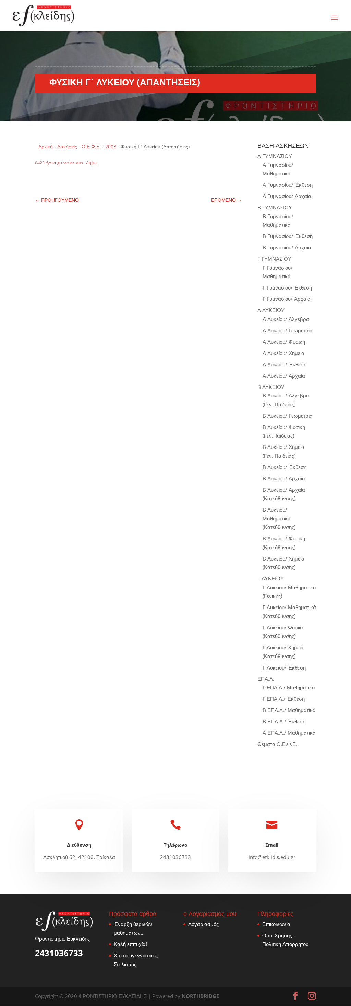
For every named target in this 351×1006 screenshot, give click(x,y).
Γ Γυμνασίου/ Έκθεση (287, 287)
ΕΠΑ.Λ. (265, 678)
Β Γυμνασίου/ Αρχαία (287, 247)
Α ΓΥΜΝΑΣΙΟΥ (274, 155)
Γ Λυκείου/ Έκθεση (284, 667)
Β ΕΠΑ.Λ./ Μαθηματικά (289, 710)
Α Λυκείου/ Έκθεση (284, 364)
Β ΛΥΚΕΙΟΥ (271, 386)
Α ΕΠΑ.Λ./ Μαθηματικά (289, 732)
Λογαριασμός (203, 924)
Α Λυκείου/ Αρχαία (284, 375)
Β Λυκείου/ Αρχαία (284, 478)
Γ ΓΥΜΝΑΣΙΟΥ (274, 258)
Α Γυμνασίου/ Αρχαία (287, 196)
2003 (110, 146)
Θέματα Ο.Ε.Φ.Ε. (277, 743)
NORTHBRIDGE (200, 996)
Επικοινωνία (276, 924)
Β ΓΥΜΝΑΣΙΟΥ (274, 207)
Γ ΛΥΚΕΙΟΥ (270, 578)
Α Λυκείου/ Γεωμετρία (288, 330)
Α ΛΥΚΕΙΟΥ (271, 310)
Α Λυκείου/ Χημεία (283, 352)
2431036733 (59, 952)
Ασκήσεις (67, 146)
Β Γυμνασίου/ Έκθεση (288, 236)
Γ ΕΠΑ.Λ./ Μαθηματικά (289, 687)
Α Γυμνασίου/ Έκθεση (288, 184)
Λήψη (91, 163)
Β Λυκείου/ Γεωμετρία (288, 415)
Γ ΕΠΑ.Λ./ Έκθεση (284, 698)
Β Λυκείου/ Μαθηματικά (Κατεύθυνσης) (279, 518)
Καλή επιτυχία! (130, 944)
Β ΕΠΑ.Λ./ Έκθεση (284, 721)
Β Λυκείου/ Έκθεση (284, 467)
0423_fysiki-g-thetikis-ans (59, 163)
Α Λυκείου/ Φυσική (284, 341)
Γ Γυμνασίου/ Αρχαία (287, 298)
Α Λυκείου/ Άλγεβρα (286, 319)
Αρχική (45, 146)
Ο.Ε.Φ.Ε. (91, 146)
